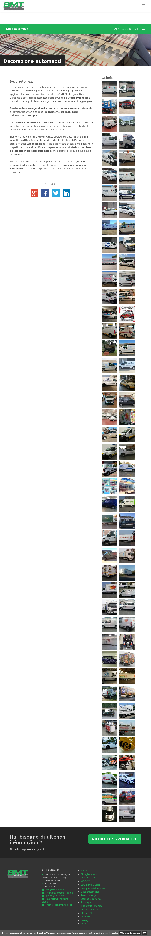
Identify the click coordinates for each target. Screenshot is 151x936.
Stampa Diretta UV (91, 898)
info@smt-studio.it (54, 889)
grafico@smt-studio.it (56, 895)
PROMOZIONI (88, 913)
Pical (83, 923)
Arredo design (89, 895)
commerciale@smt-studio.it (59, 892)
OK (144, 933)
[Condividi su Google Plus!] (35, 193)
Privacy (85, 920)
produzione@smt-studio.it (58, 904)
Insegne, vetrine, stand (93, 888)
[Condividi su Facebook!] (45, 193)
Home (123, 29)
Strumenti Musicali (91, 884)
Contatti (85, 916)
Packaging (86, 902)
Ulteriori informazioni (130, 933)
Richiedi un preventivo (115, 839)
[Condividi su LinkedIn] (66, 193)
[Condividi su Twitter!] (56, 193)
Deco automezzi (90, 891)
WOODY (85, 881)
